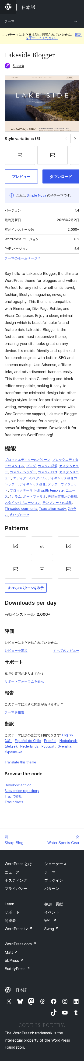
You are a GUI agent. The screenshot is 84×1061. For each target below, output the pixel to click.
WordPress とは (18, 863)
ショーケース (55, 863)
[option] (15, 545)
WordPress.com (20, 944)
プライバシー (16, 888)
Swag (51, 928)
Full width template (49, 490)
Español (50, 741)
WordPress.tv (18, 928)
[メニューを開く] (76, 7)
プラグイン (53, 880)
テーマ (9, 21)
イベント (51, 912)
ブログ (31, 466)
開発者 (10, 920)
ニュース (12, 872)
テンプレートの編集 (57, 502)
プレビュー (21, 176)
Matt (11, 952)
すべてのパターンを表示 (26, 588)
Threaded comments (21, 509)
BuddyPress (17, 968)
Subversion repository (22, 791)
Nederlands (29, 746)
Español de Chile (28, 741)
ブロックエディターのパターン (27, 459)
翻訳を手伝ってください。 (54, 36)
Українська (13, 752)
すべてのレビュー (66, 650)
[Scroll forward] (75, 138)
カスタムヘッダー (23, 472)
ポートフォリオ (34, 496)
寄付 (50, 920)
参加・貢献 (53, 904)
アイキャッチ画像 (33, 484)
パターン (51, 888)
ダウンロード (61, 176)
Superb (18, 66)
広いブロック (19, 515)
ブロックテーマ (21, 490)
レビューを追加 (16, 650)
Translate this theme (20, 762)
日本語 (21, 990)
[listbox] (42, 557)
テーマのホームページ (21, 258)
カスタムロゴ (47, 472)
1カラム (15, 496)
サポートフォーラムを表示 (24, 681)
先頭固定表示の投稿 (62, 496)
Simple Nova (36, 195)
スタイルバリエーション (23, 502)
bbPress (14, 960)
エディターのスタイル (29, 478)
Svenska (64, 746)
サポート (12, 912)
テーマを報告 (14, 712)
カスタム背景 (47, 466)
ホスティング (16, 880)
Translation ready (52, 509)
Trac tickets (14, 802)
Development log (18, 785)
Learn (9, 904)
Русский (48, 746)
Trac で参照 (13, 796)
